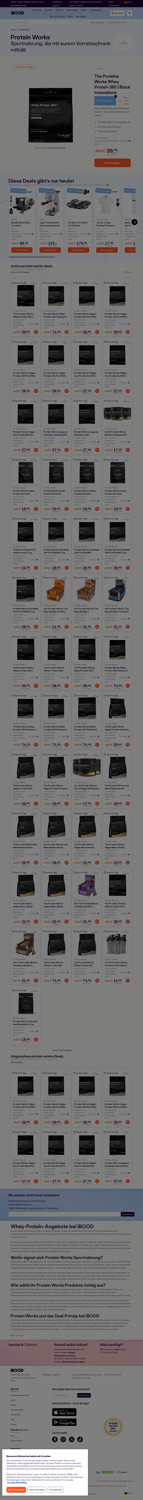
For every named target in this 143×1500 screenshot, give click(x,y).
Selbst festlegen (36, 1489)
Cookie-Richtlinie (17, 1482)
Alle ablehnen (55, 1489)
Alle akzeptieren (16, 1489)
